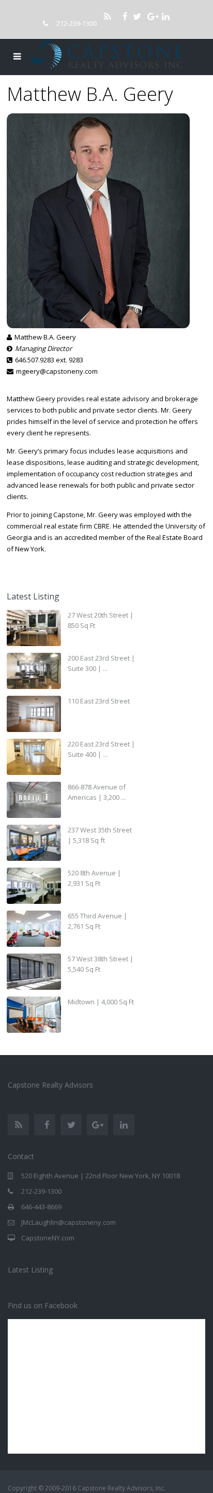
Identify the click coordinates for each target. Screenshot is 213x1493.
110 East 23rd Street (99, 701)
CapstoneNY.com (47, 1237)
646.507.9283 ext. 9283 (49, 359)
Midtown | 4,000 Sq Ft (101, 1001)
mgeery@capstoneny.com (57, 371)
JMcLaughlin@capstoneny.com (68, 1222)
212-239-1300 (76, 23)
